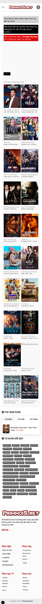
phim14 (15, 452)
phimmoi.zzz (25, 466)
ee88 (11, 536)
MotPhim (27, 449)
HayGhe (34, 445)
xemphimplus (22, 493)
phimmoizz (34, 473)
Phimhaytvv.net (9, 462)
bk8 (28, 536)
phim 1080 (34, 452)
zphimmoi (7, 497)
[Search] (38, 7)
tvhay (6, 490)
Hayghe (5, 561)
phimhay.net (8, 459)
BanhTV (7, 445)
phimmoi (20, 462)
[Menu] (3, 7)
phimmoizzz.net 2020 (11, 483)
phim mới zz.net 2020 (11, 487)
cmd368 (19, 534)
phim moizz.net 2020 (10, 476)
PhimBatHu (8, 455)
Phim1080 (6, 554)
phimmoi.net (30, 462)
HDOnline (7, 449)
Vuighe (21, 490)
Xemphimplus (7, 565)
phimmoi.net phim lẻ (10, 466)
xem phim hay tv (9, 493)
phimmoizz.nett (9, 480)
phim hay (27, 455)
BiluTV (15, 445)
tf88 (3, 534)
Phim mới (24, 483)
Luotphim (18, 449)
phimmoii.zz (8, 469)
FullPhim (25, 445)
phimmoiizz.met (32, 469)
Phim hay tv (30, 459)
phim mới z (34, 483)
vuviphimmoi (31, 490)
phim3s (6, 452)
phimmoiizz (19, 469)
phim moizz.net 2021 (27, 476)
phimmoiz (24, 473)
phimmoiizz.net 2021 (10, 473)
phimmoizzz (21, 480)
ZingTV (33, 493)
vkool (13, 490)
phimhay (18, 455)
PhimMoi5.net (7, 520)
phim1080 (24, 452)
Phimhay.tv (19, 459)
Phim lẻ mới (7, 550)
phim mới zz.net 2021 (27, 487)
